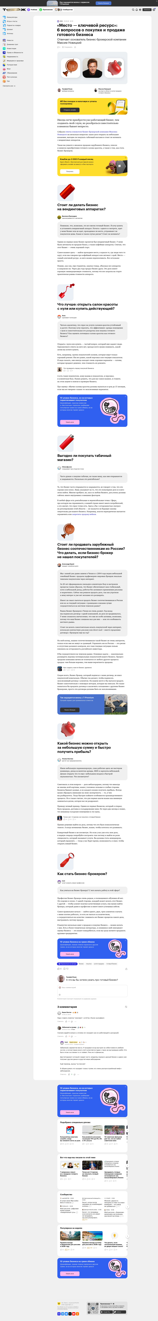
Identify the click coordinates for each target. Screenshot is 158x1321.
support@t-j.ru (69, 1304)
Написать (147, 9)
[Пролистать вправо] (127, 1130)
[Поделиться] (75, 47)
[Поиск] (133, 9)
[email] (59, 1313)
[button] (157, 1)
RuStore (119, 1312)
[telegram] (62, 1313)
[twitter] (70, 1313)
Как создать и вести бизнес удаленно (77, 667)
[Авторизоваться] (153, 9)
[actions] (75, 1022)
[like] (66, 1021)
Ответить (60, 1021)
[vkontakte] (66, 1313)
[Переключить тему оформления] (140, 9)
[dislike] (72, 1022)
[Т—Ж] (14, 10)
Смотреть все (8, 86)
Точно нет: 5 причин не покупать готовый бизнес (82, 817)
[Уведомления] (136, 9)
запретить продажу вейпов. (84, 514)
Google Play (106, 1312)
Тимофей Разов (71, 977)
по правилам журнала (89, 999)
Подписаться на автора (68, 964)
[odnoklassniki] (77, 1313)
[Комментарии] (68, 371)
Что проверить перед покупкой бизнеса (78, 368)
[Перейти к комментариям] (73, 1202)
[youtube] (73, 1313)
